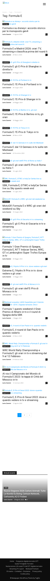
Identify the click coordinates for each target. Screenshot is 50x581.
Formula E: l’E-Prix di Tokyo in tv (20, 132)
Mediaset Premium (32, 569)
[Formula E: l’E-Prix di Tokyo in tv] (25, 128)
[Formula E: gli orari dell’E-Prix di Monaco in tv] (25, 284)
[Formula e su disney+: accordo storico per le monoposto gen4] (25, 22)
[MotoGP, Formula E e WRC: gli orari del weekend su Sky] (25, 200)
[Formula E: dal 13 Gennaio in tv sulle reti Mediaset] (25, 142)
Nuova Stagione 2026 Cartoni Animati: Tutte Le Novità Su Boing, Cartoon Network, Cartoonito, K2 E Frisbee (25, 494)
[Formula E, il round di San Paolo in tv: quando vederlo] (25, 325)
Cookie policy (25, 574)
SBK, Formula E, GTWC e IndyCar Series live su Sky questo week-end (24, 187)
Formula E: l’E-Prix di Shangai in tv (21, 99)
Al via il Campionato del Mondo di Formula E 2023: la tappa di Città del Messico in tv (22, 376)
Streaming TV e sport (16, 569)
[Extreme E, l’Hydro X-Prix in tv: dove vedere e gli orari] (25, 266)
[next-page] (29, 415)
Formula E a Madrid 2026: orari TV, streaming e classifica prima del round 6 (24, 50)
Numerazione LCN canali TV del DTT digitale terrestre (24, 566)
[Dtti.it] (17, 5)
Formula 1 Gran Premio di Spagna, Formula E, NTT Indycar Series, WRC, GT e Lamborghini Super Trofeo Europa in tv (24, 251)
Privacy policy (37, 571)
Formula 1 (6, 242)
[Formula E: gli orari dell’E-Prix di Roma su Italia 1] (25, 160)
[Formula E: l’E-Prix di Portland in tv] (25, 80)
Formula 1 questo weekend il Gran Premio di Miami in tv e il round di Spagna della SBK (21, 311)
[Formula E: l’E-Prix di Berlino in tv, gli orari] (25, 110)
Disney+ (5, 24)
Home (4, 12)
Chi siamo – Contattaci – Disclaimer (18, 571)
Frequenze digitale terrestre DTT (27, 561)
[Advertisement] (25, 446)
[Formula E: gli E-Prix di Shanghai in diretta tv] (25, 62)
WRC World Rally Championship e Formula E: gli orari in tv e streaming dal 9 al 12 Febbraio (24, 353)
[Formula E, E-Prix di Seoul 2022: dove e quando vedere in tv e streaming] (25, 391)
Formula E (6, 44)
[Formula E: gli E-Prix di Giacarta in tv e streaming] (25, 219)
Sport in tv (6, 346)
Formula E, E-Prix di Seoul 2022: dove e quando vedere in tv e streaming (24, 399)
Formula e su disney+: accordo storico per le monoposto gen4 (23, 30)
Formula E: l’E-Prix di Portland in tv (22, 84)
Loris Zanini (6, 34)
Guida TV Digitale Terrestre (24, 564)
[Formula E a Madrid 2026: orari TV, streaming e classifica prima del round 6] (25, 43)
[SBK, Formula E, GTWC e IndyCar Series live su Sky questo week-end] (25, 179)
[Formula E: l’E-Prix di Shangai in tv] (25, 95)
